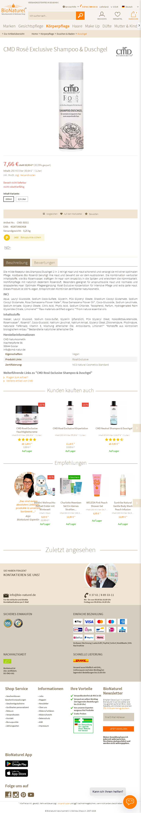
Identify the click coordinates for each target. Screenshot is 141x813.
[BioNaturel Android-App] (21, 763)
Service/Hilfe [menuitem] (71, 6)
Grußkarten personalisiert (17, 707)
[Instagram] (16, 796)
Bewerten (93, 214)
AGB (41, 722)
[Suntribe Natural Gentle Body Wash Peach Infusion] (123, 485)
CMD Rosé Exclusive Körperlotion (70, 428)
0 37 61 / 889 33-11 (90, 6)
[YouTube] (31, 796)
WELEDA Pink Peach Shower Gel (96, 504)
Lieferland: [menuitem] (104, 6)
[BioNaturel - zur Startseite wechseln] (14, 10)
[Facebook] (8, 796)
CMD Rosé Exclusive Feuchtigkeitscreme (26, 430)
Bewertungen (44, 262)
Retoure (9, 711)
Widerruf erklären (46, 711)
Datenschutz (44, 718)
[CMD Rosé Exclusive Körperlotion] (70, 413)
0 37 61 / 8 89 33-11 (101, 595)
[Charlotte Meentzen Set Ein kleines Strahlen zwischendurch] (71, 485)
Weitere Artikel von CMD (19, 380)
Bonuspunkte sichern (31, 237)
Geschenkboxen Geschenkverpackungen (15, 698)
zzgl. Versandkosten (25, 175)
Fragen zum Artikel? (17, 377)
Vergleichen (51, 213)
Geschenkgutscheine (15, 703)
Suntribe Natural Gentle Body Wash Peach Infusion (123, 506)
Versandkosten (12, 714)
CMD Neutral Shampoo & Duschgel (114, 428)
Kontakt (9, 718)
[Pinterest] (23, 796)
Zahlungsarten (12, 726)
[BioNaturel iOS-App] (21, 773)
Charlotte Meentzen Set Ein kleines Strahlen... (71, 506)
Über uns (43, 707)
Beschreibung (17, 262)
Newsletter (43, 703)
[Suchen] (80, 15)
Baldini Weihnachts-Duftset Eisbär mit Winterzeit (45, 506)
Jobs (41, 696)
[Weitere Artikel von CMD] (124, 52)
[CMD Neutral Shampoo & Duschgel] (114, 413)
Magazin (42, 699)
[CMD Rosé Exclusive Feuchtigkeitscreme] (27, 413)
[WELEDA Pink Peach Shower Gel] (97, 485)
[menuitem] (102, 15)
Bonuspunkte (12, 722)
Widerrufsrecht (45, 714)
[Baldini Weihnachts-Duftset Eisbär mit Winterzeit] (45, 485)
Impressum (44, 726)
